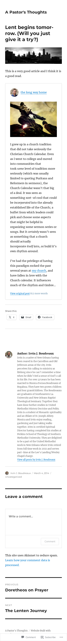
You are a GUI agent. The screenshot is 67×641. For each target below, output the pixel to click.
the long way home (34, 92)
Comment (49, 541)
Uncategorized (13, 476)
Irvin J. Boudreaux (20, 473)
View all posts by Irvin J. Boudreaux (36, 459)
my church (39, 270)
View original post (20, 293)
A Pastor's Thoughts (26, 12)
